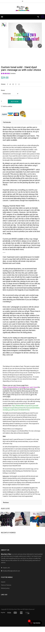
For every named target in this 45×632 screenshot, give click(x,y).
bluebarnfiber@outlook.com (11, 571)
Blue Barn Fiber (15, 609)
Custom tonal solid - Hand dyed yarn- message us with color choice (21, 68)
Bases (3, 90)
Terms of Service (6, 585)
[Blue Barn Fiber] (22, 8)
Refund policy (5, 588)
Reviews (6, 502)
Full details (7, 122)
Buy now (14, 101)
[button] (5, 73)
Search (3, 582)
